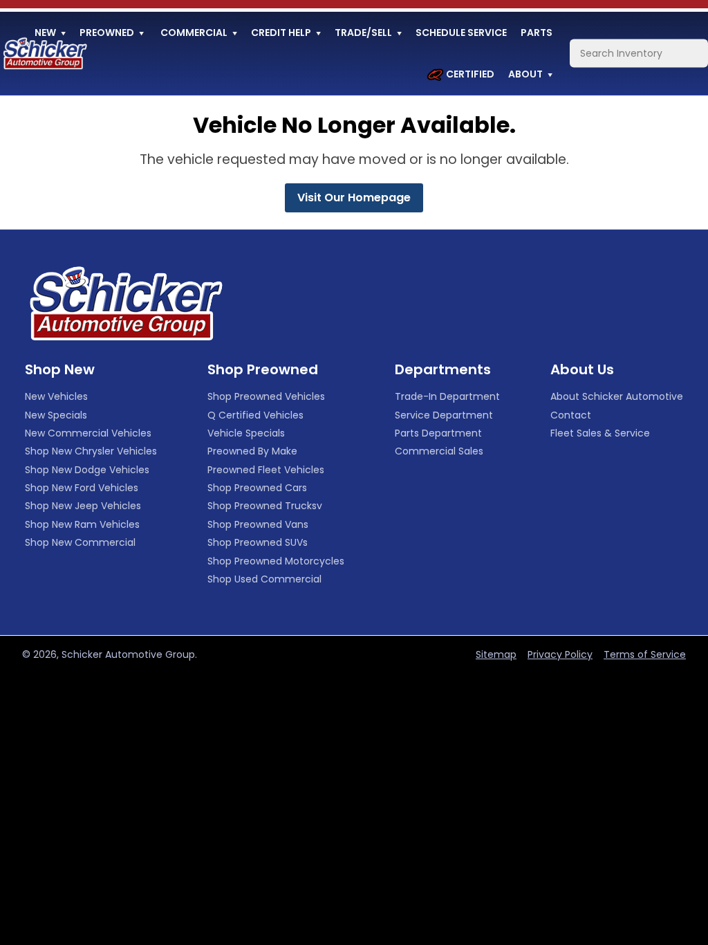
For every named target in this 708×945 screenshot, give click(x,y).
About (525, 74)
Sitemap (496, 654)
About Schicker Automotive (616, 396)
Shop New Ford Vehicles (81, 488)
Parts (536, 32)
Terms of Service (645, 654)
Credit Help (281, 32)
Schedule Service (461, 32)
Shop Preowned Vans (257, 524)
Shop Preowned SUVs (257, 542)
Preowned (107, 32)
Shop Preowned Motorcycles (275, 561)
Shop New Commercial (80, 542)
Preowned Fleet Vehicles (265, 470)
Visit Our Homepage (354, 197)
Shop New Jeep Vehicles (83, 506)
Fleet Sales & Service (600, 433)
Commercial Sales (439, 451)
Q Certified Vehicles (255, 415)
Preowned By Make (252, 451)
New (45, 32)
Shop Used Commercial (264, 579)
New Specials (56, 415)
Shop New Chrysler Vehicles (91, 451)
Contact (570, 415)
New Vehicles (56, 396)
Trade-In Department (447, 396)
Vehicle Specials (246, 433)
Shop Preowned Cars (257, 488)
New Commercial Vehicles (88, 433)
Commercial (193, 32)
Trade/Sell (363, 32)
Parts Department (438, 433)
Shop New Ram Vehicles (82, 524)
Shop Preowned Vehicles (266, 396)
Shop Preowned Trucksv (264, 506)
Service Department (444, 415)
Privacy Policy (560, 654)
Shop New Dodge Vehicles (87, 470)
